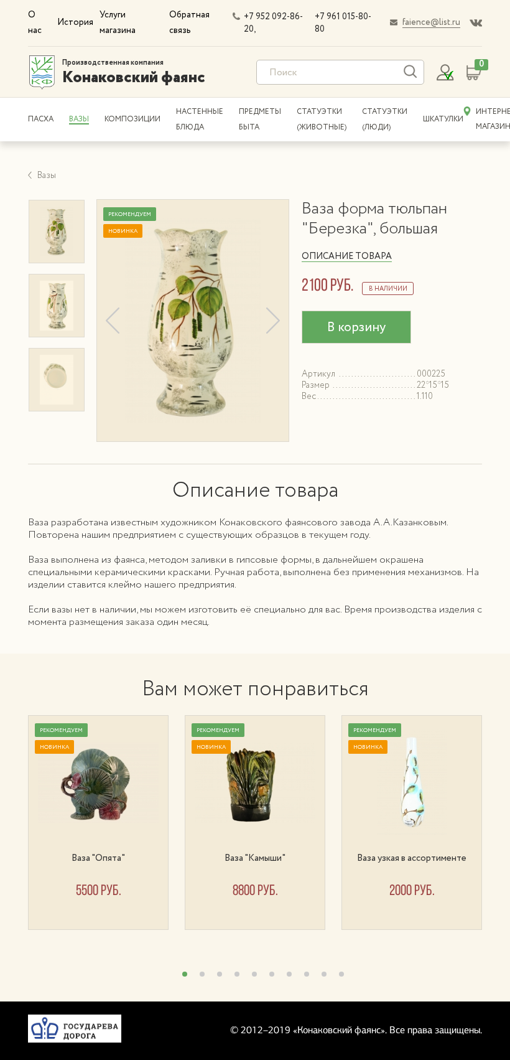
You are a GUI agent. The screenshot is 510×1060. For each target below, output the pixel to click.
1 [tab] (184, 974)
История (75, 22)
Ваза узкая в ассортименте (411, 858)
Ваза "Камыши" (255, 858)
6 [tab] (271, 974)
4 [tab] (236, 974)
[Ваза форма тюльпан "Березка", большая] (193, 320)
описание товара (347, 256)
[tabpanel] (106, 822)
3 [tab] (219, 974)
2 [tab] (202, 974)
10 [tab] (341, 974)
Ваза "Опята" (98, 858)
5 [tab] (254, 974)
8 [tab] (306, 974)
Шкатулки (443, 119)
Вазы (79, 119)
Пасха (40, 119)
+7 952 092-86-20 (273, 23)
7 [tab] (289, 974)
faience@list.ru (431, 22)
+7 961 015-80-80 (343, 23)
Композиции (132, 119)
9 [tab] (324, 974)
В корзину (356, 327)
